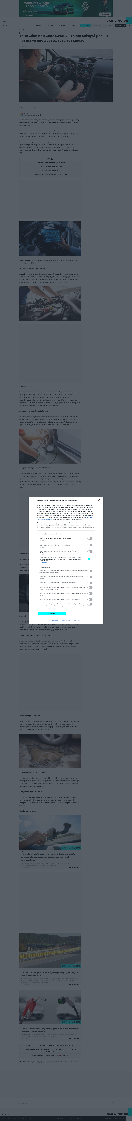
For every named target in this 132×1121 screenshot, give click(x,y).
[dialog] (66, 560)
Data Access (66, 620)
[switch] (89, 538)
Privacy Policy (77, 620)
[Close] (99, 501)
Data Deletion (55, 620)
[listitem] (66, 534)
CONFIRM (52, 613)
